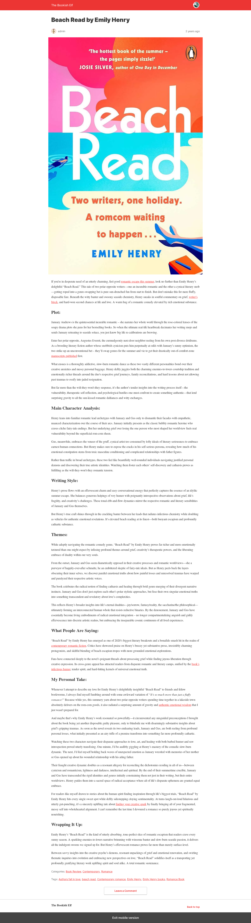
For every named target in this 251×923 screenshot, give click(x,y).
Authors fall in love (69, 879)
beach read (89, 879)
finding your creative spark (131, 804)
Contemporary (91, 871)
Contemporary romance (111, 879)
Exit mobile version (125, 918)
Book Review (73, 871)
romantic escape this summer (137, 281)
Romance (106, 871)
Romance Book (175, 879)
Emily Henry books (154, 879)
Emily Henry (134, 879)
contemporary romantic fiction (68, 645)
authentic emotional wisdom (175, 705)
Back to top (193, 907)
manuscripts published (64, 356)
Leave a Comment (125, 890)
